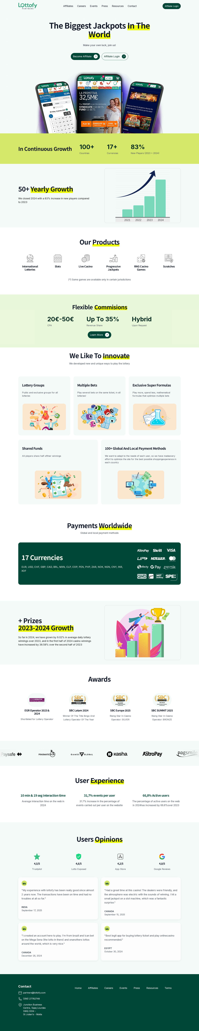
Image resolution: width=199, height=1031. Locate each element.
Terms (168, 988)
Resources (118, 6)
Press (105, 6)
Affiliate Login (172, 6)
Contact (132, 6)
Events (93, 6)
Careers (81, 6)
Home (78, 988)
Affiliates (68, 6)
